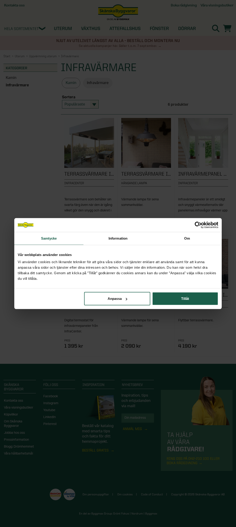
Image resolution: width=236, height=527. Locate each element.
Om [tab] (187, 238)
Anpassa (115, 299)
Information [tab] (118, 238)
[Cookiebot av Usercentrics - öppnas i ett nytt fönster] (198, 224)
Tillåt (185, 299)
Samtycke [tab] (49, 238)
